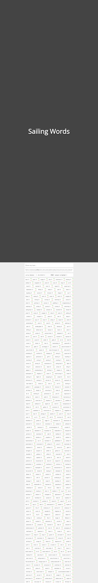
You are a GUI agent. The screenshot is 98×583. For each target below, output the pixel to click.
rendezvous (46, 508)
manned (49, 524)
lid (36, 551)
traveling (58, 360)
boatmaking (55, 343)
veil (68, 544)
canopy (38, 541)
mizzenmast (39, 461)
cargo (61, 501)
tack (49, 383)
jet (68, 501)
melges (67, 370)
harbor (36, 343)
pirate (46, 283)
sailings (27, 397)
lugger (46, 420)
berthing (36, 393)
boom (67, 548)
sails (27, 336)
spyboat (38, 457)
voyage (42, 279)
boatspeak (37, 467)
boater (38, 447)
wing (43, 534)
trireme (38, 424)
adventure (37, 366)
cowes (47, 373)
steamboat (38, 434)
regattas (28, 356)
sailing (51, 319)
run (35, 417)
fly (26, 393)
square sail (66, 353)
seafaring (67, 323)
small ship (37, 548)
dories (27, 568)
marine (27, 363)
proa (34, 336)
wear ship (39, 555)
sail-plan (38, 578)
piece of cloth (29, 350)
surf (58, 383)
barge (67, 316)
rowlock (47, 474)
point (60, 414)
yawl (58, 289)
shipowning (28, 491)
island (27, 303)
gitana (37, 568)
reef (41, 336)
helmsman (28, 380)
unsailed (67, 427)
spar (69, 551)
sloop (62, 283)
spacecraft (66, 343)
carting (38, 360)
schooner (48, 309)
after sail (48, 575)
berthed (35, 501)
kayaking (28, 293)
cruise (54, 283)
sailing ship (28, 309)
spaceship (57, 484)
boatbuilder (28, 464)
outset (43, 544)
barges (56, 518)
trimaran (49, 293)
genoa (49, 316)
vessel (27, 313)
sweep (49, 289)
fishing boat (55, 397)
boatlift (58, 437)
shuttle (67, 511)
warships (28, 494)
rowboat (58, 424)
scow (27, 410)
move (68, 414)
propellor (48, 437)
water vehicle (46, 551)
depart (67, 514)
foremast (57, 387)
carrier (37, 511)
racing (34, 313)
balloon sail (38, 330)
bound (53, 501)
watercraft (28, 424)
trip (37, 514)
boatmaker (67, 444)
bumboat (47, 440)
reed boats (28, 531)
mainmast (66, 450)
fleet (41, 504)
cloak (68, 538)
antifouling (57, 477)
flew (48, 518)
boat (27, 279)
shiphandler (37, 484)
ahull (68, 454)
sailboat (27, 283)
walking (68, 313)
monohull (58, 309)
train (49, 528)
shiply (27, 484)
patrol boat (28, 578)
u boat (27, 565)
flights (37, 377)
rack (68, 417)
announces (46, 565)
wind (39, 323)
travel (27, 286)
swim (43, 296)
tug (62, 491)
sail (68, 333)
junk (57, 393)
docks (57, 528)
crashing (39, 518)
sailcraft (28, 427)
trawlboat (57, 481)
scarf (27, 544)
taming (36, 363)
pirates (37, 333)
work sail (57, 508)
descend (67, 524)
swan (27, 417)
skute (48, 461)
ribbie (57, 487)
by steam (36, 565)
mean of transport (53, 350)
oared (46, 568)
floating (58, 326)
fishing (39, 289)
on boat (57, 581)
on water (53, 544)
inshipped (47, 494)
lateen (67, 289)
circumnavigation (53, 427)
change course (42, 561)
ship (50, 279)
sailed (45, 397)
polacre (57, 514)
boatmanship (29, 440)
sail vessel (60, 534)
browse (27, 534)
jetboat (49, 444)
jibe (27, 299)
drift (27, 501)
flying (27, 296)
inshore (40, 383)
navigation (37, 283)
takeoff (59, 504)
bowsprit (50, 571)
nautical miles (48, 333)
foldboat (28, 477)
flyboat (27, 474)
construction (47, 410)
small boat (57, 565)
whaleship (28, 487)
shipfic (37, 481)
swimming (66, 306)
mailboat (49, 447)
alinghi (37, 390)
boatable (28, 454)
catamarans (47, 363)
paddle (27, 387)
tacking (27, 333)
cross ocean (36, 581)
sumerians (54, 407)
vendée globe (38, 326)
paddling (55, 303)
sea (68, 293)
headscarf (28, 555)
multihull (38, 353)
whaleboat (28, 420)
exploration (29, 289)
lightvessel (57, 494)
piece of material (65, 346)
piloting (28, 377)
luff (50, 417)
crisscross (47, 581)
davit (58, 457)
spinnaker (57, 400)
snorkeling (28, 353)
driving (36, 299)
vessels (67, 474)
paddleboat (57, 440)
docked (38, 471)
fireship (67, 471)
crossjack (39, 316)
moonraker (39, 538)
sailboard (67, 424)
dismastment (57, 467)
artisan (58, 366)
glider (35, 346)
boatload (67, 464)
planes (27, 521)
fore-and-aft (28, 471)
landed (67, 481)
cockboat (57, 474)
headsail (39, 309)
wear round (29, 558)
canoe (57, 444)
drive (68, 534)
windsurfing (29, 323)
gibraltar (40, 528)
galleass (38, 454)
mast (47, 286)
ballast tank (58, 578)
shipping (48, 353)
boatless (38, 437)
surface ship (48, 578)
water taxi (28, 575)
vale (55, 551)
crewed (59, 377)
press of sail (66, 558)
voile (68, 531)
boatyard (67, 430)
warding (48, 360)
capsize (40, 350)
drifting (28, 330)
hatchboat (37, 497)
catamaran (58, 279)
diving (57, 353)
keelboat (58, 434)
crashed (37, 521)
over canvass (29, 538)
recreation (67, 387)
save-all (59, 447)
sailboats (37, 403)
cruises (27, 343)
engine (68, 578)
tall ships (28, 390)
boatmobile (28, 444)
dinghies (39, 373)
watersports (28, 373)
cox (38, 440)
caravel (36, 340)
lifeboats (67, 518)
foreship (67, 494)
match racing (58, 373)
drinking (49, 370)
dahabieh (37, 430)
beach (48, 366)
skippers (59, 370)
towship (38, 491)
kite (68, 377)
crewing (38, 380)
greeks (37, 420)
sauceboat (38, 464)
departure (57, 541)
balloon (37, 494)
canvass (45, 303)
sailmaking (66, 461)
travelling (67, 356)
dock (46, 491)
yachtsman (46, 393)
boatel (67, 457)
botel (68, 340)
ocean (51, 296)
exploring (28, 306)
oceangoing (66, 528)
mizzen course (65, 555)
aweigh (58, 575)
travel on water (52, 555)
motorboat (47, 424)
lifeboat (28, 407)
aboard (67, 467)
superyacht (66, 380)
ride (69, 491)
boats (58, 330)
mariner (57, 380)
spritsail (57, 323)
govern (50, 534)
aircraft (58, 521)
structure (59, 417)
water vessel (28, 551)
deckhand (28, 400)
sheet (49, 326)
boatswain (55, 420)
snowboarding (38, 370)
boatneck (47, 484)
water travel (39, 571)
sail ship (28, 541)
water (59, 313)
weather (52, 414)
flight (68, 363)
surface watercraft (55, 561)
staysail (57, 461)
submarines (28, 524)
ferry (37, 508)
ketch (59, 296)
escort (27, 514)
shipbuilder (57, 430)
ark (61, 340)
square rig (66, 286)
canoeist (48, 497)
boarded (47, 511)
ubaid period (50, 504)
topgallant (67, 410)
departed (40, 531)
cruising (56, 306)
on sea (67, 568)
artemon (58, 464)
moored (58, 336)
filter (52, 275)
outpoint (38, 450)
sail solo (47, 380)
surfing (37, 306)
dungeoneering (65, 303)
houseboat (46, 430)
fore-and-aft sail (29, 561)
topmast (67, 336)
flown (49, 531)
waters (27, 511)
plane (27, 497)
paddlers (67, 400)
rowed (68, 373)
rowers (36, 397)
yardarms (28, 461)
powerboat (66, 390)
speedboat (35, 410)
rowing (35, 296)
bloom (47, 541)
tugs (34, 504)
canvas (67, 299)
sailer (27, 326)
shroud (60, 538)
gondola (44, 501)
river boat (28, 571)
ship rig (67, 575)
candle (67, 541)
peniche (46, 477)
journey (47, 306)
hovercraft (58, 454)
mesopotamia (66, 403)
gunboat (28, 437)
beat (34, 414)
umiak (47, 467)
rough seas (66, 393)
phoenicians (66, 420)
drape (35, 534)
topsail (56, 286)
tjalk (48, 434)
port (68, 326)
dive (26, 504)
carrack (49, 336)
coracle (27, 340)
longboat (57, 410)
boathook (48, 464)
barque (49, 330)
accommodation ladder (63, 571)
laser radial (28, 383)
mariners (47, 387)
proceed (39, 524)
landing (28, 457)
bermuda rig (66, 397)
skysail (60, 319)
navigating (48, 377)
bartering (57, 299)
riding (67, 366)
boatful (67, 434)
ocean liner (38, 400)
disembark (56, 568)
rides (58, 524)
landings (28, 518)
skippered (59, 333)
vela (61, 544)
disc (62, 551)
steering (57, 356)
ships (51, 313)
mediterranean (29, 528)
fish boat (67, 581)
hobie (57, 390)
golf (48, 356)
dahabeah (58, 471)
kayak (27, 403)
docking (67, 383)
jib (69, 283)
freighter (47, 514)
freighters (57, 511)
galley (53, 340)
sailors (68, 319)
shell (27, 548)
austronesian (66, 407)
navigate (68, 296)
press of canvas (53, 558)
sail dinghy (44, 346)
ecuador (27, 430)
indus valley (48, 548)
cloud (44, 319)
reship (67, 487)
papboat (67, 484)
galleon (44, 407)
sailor (67, 330)
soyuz (36, 319)
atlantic (54, 346)
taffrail (48, 454)
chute (35, 544)
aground (28, 508)
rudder (44, 340)
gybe (68, 447)
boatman (40, 427)
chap (59, 548)
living (27, 366)
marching (28, 360)
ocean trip (67, 561)
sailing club (58, 363)
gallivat (57, 450)
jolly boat (67, 565)
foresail (67, 309)
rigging (27, 370)
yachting (36, 303)
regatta (46, 403)
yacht (34, 279)
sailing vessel (41, 558)
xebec (67, 521)
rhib (49, 487)
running (46, 299)
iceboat (37, 474)
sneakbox (67, 497)
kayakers (48, 400)
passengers (37, 387)
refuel (57, 497)
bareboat (28, 467)
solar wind (66, 350)
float (45, 343)
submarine (47, 521)
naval (47, 323)
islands (67, 360)
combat (28, 316)
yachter (48, 457)
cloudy (58, 531)
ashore (39, 487)
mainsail (37, 286)
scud (43, 417)
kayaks (68, 504)
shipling (48, 471)
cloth (55, 403)
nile (36, 407)
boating (68, 279)
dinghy (59, 293)
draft (27, 581)
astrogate (28, 450)
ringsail (67, 477)
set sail (38, 575)
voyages (43, 313)
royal (27, 414)
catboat (67, 440)
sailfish (47, 450)
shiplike (54, 491)
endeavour (66, 508)
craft (37, 477)
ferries (27, 346)
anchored (28, 319)
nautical (39, 293)
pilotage (43, 414)
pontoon (28, 434)
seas (58, 316)
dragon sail (50, 538)
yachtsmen (38, 356)
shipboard (28, 447)
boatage (28, 481)
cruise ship (47, 390)
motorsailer (39, 444)
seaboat (67, 437)
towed (47, 481)
